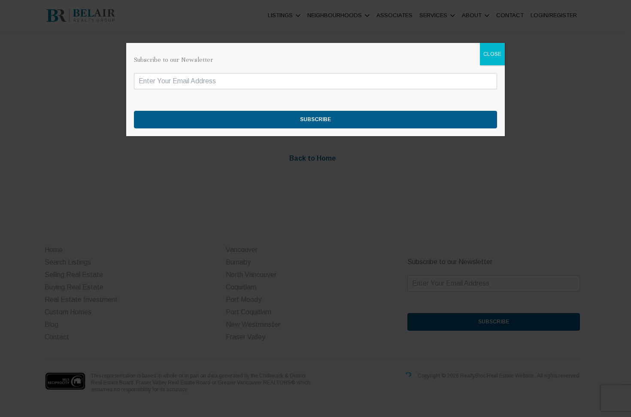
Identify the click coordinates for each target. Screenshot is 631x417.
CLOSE (492, 54)
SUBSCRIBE (315, 119)
